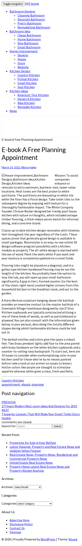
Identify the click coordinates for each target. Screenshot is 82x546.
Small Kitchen (27, 83)
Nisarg (72, 539)
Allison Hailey (29, 167)
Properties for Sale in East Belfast (33, 443)
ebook (25, 384)
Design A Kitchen (29, 99)
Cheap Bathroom (29, 35)
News (13, 111)
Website (23, 67)
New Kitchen (26, 103)
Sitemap (15, 532)
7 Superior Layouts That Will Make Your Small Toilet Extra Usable (41, 414)
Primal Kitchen (28, 79)
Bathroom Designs (22, 11)
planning (37, 384)
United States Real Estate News (31, 463)
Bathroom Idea (20, 31)
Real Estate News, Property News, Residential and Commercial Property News (44, 457)
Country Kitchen (29, 75)
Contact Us (17, 528)
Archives (7, 487)
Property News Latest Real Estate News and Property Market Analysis (39, 469)
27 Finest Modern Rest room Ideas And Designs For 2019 (39, 404)
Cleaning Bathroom (31, 15)
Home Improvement (24, 51)
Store (21, 63)
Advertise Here (19, 520)
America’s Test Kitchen (33, 95)
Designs (23, 55)
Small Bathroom (29, 47)
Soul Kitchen (26, 87)
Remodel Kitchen (29, 107)
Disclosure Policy (21, 524)
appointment (11, 384)
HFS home (32, 4)
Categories (9, 503)
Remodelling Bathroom (34, 27)
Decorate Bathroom (31, 19)
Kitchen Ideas (19, 91)
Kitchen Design (20, 71)
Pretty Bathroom (29, 23)
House (22, 59)
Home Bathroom (29, 39)
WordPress (48, 539)
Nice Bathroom (28, 43)
